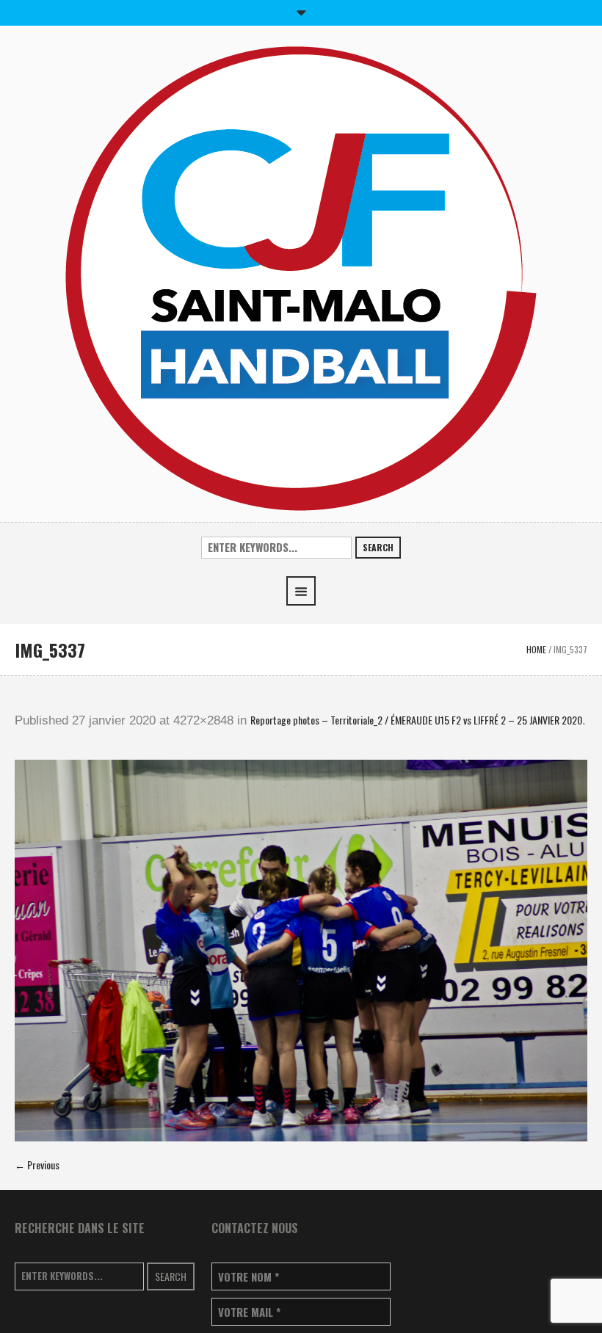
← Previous (37, 1164)
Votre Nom (248, 1277)
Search (378, 547)
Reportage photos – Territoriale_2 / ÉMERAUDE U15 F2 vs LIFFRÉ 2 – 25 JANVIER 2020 (416, 719)
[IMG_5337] (301, 950)
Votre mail (249, 1312)
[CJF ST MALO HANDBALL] (301, 277)
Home (536, 649)
